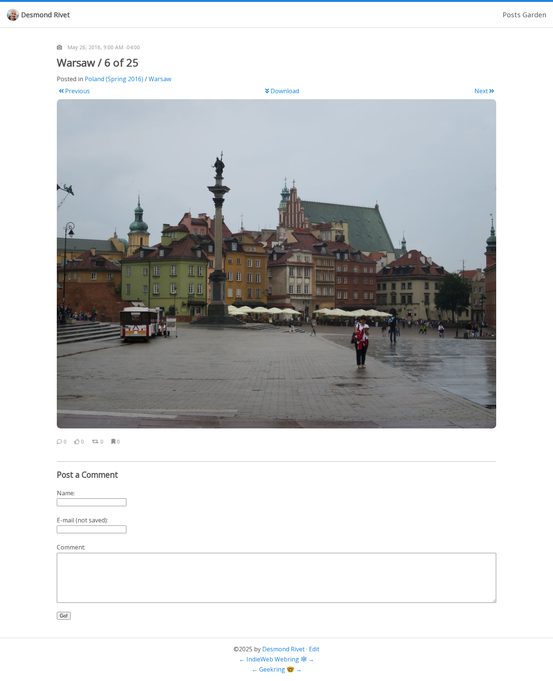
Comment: (71, 547)
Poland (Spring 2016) (114, 79)
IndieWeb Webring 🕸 (276, 659)
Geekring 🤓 (276, 669)
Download (284, 91)
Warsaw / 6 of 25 (97, 62)
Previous (77, 91)
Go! (64, 616)
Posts (512, 14)
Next (481, 91)
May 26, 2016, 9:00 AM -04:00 (103, 47)
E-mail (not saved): (82, 520)
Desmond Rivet (45, 14)
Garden (534, 14)
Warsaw (160, 79)
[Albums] (59, 47)
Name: (66, 493)
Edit (314, 649)
